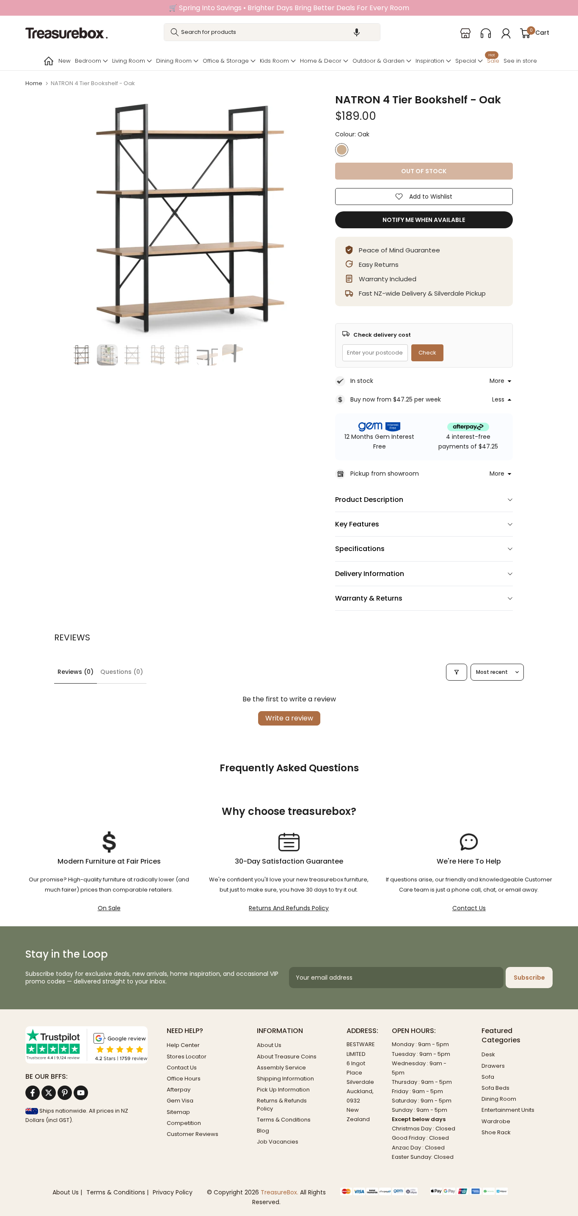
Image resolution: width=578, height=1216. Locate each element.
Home (33, 83)
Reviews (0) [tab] (76, 672)
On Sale (109, 908)
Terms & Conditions (284, 1120)
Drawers (493, 1066)
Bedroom (88, 61)
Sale (493, 60)
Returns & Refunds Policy (282, 1104)
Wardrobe (496, 1121)
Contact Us (469, 908)
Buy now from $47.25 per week (395, 399)
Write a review (289, 718)
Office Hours (184, 1079)
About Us (269, 1045)
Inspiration (430, 61)
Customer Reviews (192, 1134)
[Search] (174, 32)
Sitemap (178, 1112)
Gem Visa (180, 1101)
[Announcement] (289, 8)
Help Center (183, 1045)
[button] (356, 32)
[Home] (47, 61)
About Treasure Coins (287, 1057)
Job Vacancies (277, 1142)
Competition (184, 1123)
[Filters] (456, 672)
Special (465, 61)
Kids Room (274, 61)
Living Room (128, 61)
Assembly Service (281, 1068)
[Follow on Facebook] (32, 1093)
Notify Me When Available (424, 220)
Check (427, 353)
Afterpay (178, 1090)
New (64, 61)
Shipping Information (285, 1079)
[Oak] (341, 149)
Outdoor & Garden (378, 61)
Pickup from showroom (384, 473)
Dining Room (174, 61)
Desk (488, 1054)
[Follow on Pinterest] (65, 1093)
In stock (361, 381)
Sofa (488, 1077)
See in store (520, 61)
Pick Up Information (283, 1090)
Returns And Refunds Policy (289, 908)
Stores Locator (186, 1057)
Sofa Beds (495, 1088)
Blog (263, 1131)
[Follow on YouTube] (81, 1093)
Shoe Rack (496, 1132)
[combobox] (272, 32)
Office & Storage (226, 61)
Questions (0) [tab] (121, 672)
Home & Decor (320, 61)
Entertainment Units (508, 1110)
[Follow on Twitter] (48, 1093)
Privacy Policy (173, 1192)
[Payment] (379, 1192)
